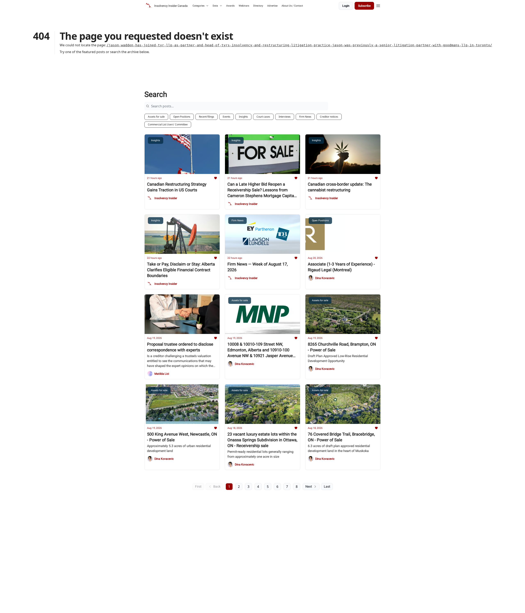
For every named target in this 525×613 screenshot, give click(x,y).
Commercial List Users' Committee (168, 124)
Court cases (263, 116)
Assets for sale (156, 116)
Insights (243, 116)
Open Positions (181, 116)
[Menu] (378, 5)
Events (226, 116)
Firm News (305, 116)
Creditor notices (329, 116)
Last (327, 486)
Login (345, 5)
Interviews (285, 116)
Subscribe (364, 5)
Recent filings (206, 116)
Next (308, 486)
